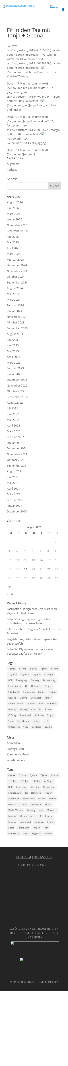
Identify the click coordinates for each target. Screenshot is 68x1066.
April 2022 (13, 425)
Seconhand (25, 715)
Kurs (41, 703)
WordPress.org (16, 760)
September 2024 (17, 282)
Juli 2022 (12, 408)
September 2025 (17, 231)
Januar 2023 (14, 374)
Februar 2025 (15, 259)
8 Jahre (54, 668)
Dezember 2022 (17, 379)
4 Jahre (11, 668)
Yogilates (36, 726)
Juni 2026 (13, 208)
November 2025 (17, 225)
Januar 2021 (14, 505)
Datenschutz (43, 857)
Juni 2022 (13, 414)
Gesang (12, 697)
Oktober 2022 (15, 391)
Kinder (48, 697)
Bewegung (21, 680)
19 (25, 569)
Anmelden (13, 743)
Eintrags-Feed (15, 749)
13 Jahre (36, 674)
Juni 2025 (13, 236)
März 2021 (13, 494)
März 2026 (13, 214)
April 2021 (13, 488)
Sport (11, 721)
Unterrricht (14, 726)
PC (40, 709)
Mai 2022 (13, 420)
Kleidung (30, 703)
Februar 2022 (15, 437)
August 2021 (15, 471)
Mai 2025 (13, 242)
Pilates (48, 709)
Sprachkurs (23, 721)
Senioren (39, 715)
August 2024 (15, 288)
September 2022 (17, 397)
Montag (12, 709)
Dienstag (35, 680)
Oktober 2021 (15, 460)
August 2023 (15, 334)
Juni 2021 (13, 477)
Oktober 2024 (15, 276)
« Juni (10, 594)
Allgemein (13, 164)
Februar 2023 (15, 368)
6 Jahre (33, 668)
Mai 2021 (13, 482)
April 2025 (13, 248)
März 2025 (13, 254)
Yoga (25, 726)
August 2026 (15, 202)
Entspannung (15, 686)
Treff (46, 721)
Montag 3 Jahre (27, 709)
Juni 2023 (13, 345)
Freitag (52, 691)
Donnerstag (49, 680)
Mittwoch (51, 703)
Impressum (23, 857)
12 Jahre (24, 674)
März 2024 (13, 299)
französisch (29, 691)
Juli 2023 (12, 339)
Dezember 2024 (17, 265)
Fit (26, 686)
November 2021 (17, 454)
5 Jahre (22, 668)
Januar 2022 (14, 442)
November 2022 (17, 385)
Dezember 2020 (17, 511)
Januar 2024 (14, 311)
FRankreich (13, 691)
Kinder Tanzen (15, 703)
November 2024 (17, 271)
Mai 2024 (13, 294)
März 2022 (13, 431)
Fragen (48, 686)
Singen (50, 715)
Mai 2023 (13, 351)
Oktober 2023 (15, 322)
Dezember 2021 (17, 448)
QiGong (12, 715)
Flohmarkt (36, 686)
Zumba (48, 726)
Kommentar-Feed (18, 754)
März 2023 (13, 362)
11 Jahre (12, 674)
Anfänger (49, 674)
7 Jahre (44, 668)
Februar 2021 (15, 500)
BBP (10, 680)
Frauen (41, 691)
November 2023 (17, 317)
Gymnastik (36, 697)
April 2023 (13, 357)
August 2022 (15, 402)
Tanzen (36, 721)
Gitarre (23, 697)
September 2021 (17, 465)
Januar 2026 (14, 219)
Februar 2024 (15, 305)
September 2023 (17, 328)
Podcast (12, 169)
